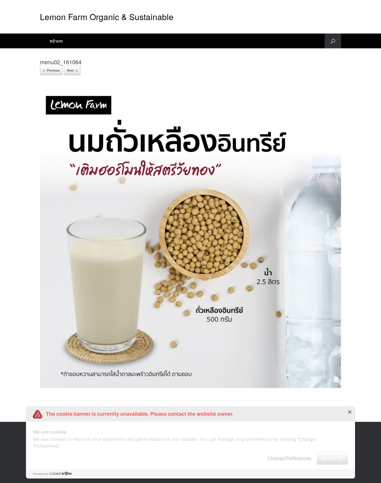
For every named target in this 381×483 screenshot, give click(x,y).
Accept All (332, 458)
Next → (72, 70)
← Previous (51, 70)
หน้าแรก (56, 41)
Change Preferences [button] (289, 458)
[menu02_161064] (190, 386)
